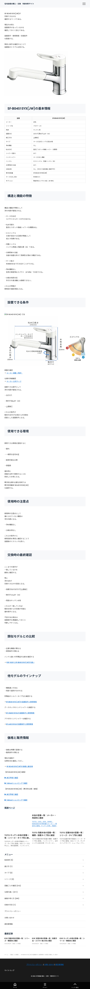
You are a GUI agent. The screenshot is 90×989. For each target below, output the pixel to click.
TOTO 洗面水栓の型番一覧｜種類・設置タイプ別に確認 (44, 834)
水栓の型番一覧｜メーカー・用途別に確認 (44, 816)
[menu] (84, 3)
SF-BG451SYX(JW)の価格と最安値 (20, 766)
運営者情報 (59, 964)
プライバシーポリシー (34, 964)
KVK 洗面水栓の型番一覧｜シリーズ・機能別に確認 (17, 939)
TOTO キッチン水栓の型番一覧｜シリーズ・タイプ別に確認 (16, 838)
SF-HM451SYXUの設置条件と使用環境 (20, 713)
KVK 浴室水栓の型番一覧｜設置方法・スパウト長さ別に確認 (44, 939)
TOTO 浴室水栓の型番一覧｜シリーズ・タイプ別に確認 (72, 834)
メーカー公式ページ (14, 381)
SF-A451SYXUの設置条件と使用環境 (19, 724)
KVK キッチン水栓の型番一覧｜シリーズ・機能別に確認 (72, 939)
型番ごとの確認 (16, 943)
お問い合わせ (49, 964)
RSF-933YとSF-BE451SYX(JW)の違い (20, 662)
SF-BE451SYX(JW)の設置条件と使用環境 (21, 702)
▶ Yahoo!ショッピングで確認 (15, 783)
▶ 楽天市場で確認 (11, 778)
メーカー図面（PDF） (15, 373)
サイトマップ (9, 970)
